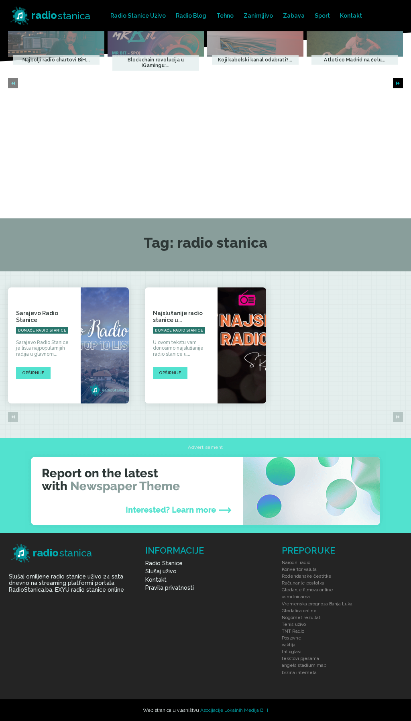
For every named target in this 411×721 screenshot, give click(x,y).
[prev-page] (13, 83)
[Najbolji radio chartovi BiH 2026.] (56, 43)
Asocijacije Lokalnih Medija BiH (234, 710)
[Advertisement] (205, 158)
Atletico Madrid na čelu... (354, 60)
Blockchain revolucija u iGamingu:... (156, 62)
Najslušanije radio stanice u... (178, 316)
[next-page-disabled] (398, 417)
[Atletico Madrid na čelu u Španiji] (355, 43)
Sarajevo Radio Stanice (37, 316)
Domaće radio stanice (42, 330)
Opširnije (33, 373)
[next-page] (398, 83)
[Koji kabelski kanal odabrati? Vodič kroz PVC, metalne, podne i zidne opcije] (255, 43)
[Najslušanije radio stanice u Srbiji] (242, 345)
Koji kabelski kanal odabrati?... (255, 60)
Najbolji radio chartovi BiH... (56, 60)
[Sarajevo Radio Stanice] (105, 345)
